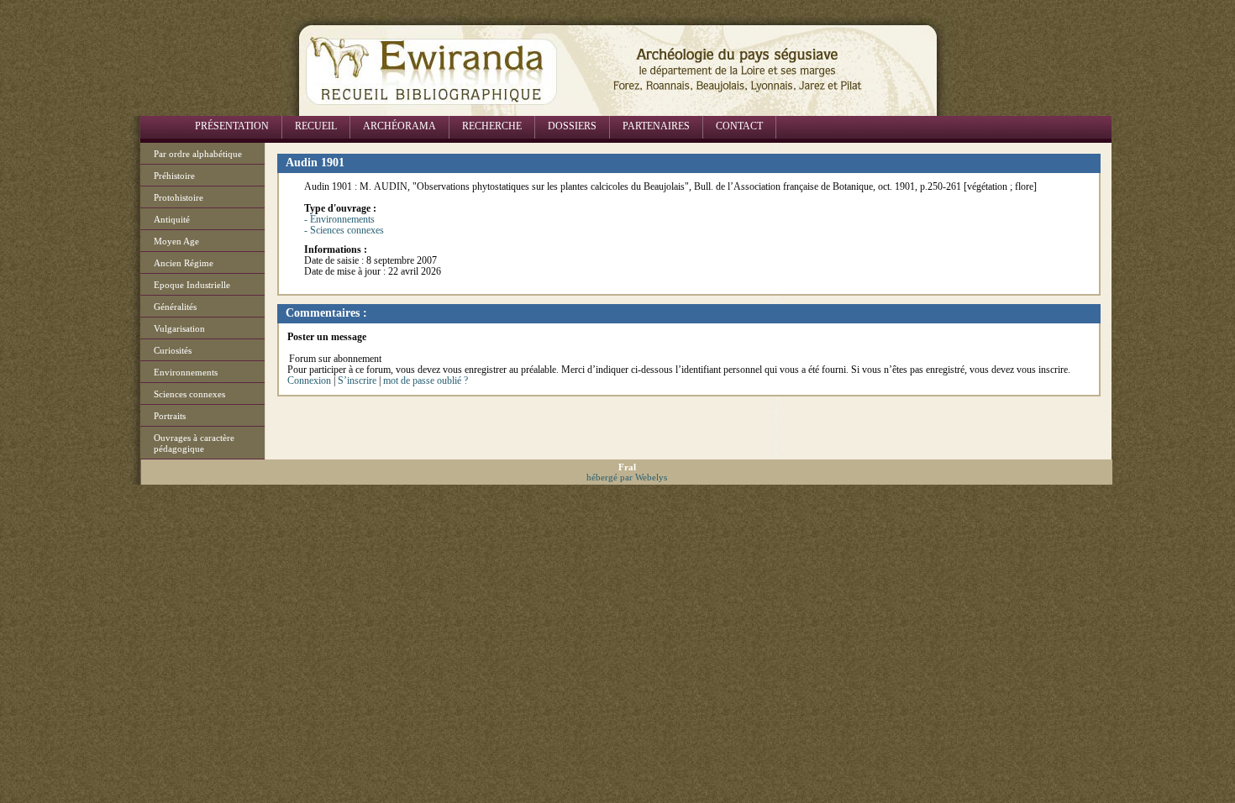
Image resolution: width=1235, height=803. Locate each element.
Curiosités (173, 350)
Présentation (232, 126)
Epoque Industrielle (192, 285)
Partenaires (656, 126)
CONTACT (739, 126)
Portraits (170, 416)
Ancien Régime (183, 263)
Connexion (309, 380)
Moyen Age (176, 241)
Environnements (186, 372)
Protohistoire (178, 197)
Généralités (175, 307)
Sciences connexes (189, 394)
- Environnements (339, 219)
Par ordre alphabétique (198, 154)
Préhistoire (174, 176)
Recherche (492, 126)
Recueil (316, 126)
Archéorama (399, 126)
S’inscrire (357, 380)
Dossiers (572, 126)
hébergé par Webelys (626, 477)
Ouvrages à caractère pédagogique (194, 443)
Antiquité (172, 219)
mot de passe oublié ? (425, 380)
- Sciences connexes (344, 230)
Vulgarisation (179, 328)
